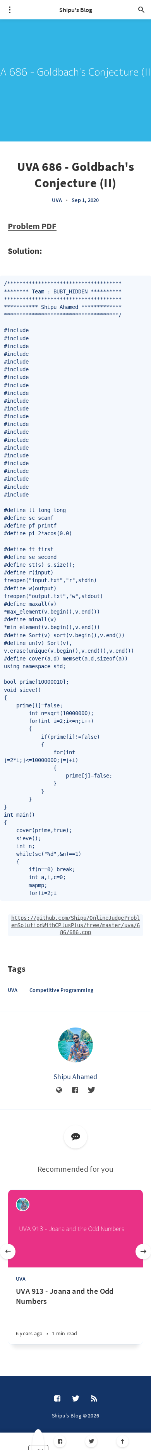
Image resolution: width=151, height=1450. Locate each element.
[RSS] (94, 1398)
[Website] (59, 1090)
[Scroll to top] (123, 1441)
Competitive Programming (61, 989)
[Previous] (7, 1251)
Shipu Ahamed (75, 1076)
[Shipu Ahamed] (75, 1045)
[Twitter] (91, 1441)
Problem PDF (32, 226)
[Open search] (141, 9)
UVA (57, 200)
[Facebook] (60, 1441)
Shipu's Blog (75, 9)
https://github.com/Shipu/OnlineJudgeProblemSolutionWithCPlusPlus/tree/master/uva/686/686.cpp (75, 925)
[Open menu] (9, 9)
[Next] (143, 1251)
